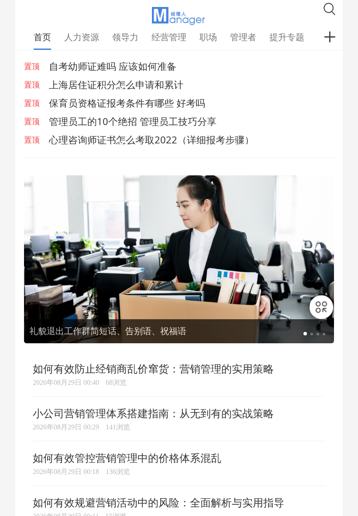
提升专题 (286, 37)
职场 (208, 37)
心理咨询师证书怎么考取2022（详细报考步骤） (151, 139)
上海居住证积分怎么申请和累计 (116, 84)
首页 (42, 37)
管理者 (243, 37)
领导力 (125, 37)
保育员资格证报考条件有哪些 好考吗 (127, 103)
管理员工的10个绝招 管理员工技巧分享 (133, 121)
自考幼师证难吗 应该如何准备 (112, 66)
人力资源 (81, 37)
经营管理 (168, 37)
